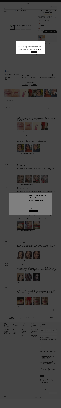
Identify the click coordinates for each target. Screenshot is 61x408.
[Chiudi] (44, 42)
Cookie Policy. (39, 49)
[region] (30, 47)
